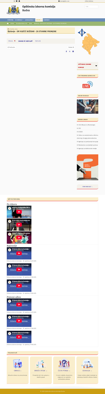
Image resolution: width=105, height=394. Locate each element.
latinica (91, 1)
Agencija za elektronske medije (87, 148)
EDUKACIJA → (87, 371)
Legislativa (29, 20)
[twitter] (14, 1)
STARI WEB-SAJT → (87, 186)
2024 (30, 23)
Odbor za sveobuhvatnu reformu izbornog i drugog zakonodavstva (87, 136)
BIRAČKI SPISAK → (40, 371)
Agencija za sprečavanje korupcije (88, 141)
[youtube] (16, 1)
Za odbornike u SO (21, 23)
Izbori (38, 20)
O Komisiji (18, 20)
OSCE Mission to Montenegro (86, 125)
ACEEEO (80, 132)
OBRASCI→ (18, 371)
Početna (10, 20)
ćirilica (87, 1)
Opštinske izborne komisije (84, 65)
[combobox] (91, 6)
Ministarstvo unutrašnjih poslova (88, 145)
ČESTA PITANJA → (64, 371)
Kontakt (47, 20)
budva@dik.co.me (64, 1)
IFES (79, 128)
